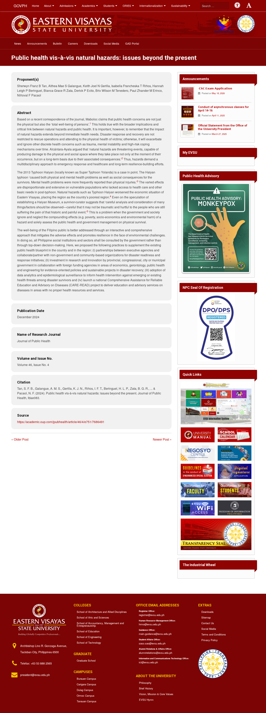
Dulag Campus (85, 690)
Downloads (207, 612)
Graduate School (86, 660)
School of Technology (89, 642)
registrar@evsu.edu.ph (151, 615)
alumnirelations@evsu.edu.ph (155, 653)
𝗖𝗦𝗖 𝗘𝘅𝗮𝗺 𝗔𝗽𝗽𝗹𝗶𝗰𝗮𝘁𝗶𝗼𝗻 (215, 88)
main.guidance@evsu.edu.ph (155, 634)
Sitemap (206, 617)
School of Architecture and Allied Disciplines (102, 612)
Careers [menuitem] (73, 43)
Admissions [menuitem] (66, 6)
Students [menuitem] (108, 6)
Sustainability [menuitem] (179, 6)
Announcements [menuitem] (37, 43)
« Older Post (19, 439)
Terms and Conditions (213, 634)
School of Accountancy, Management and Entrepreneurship (100, 624)
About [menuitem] (47, 6)
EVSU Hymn (146, 700)
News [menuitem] (17, 43)
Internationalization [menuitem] (151, 6)
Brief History (146, 688)
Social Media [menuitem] (111, 43)
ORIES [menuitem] (127, 6)
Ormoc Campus (85, 695)
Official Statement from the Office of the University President (222, 127)
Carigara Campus (86, 684)
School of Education (88, 631)
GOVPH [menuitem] (20, 5)
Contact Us (207, 623)
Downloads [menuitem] (91, 43)
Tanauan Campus (86, 701)
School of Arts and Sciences (93, 617)
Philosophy (145, 683)
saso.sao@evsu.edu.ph (152, 643)
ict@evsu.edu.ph (148, 662)
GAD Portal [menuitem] (132, 43)
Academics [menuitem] (88, 6)
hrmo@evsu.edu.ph (150, 624)
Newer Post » (162, 439)
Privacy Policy (209, 640)
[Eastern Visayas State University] (61, 24)
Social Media (208, 629)
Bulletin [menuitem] (57, 43)
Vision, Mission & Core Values (156, 694)
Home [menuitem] (35, 6)
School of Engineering (89, 637)
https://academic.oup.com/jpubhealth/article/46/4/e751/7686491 (60, 422)
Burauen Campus (86, 678)
